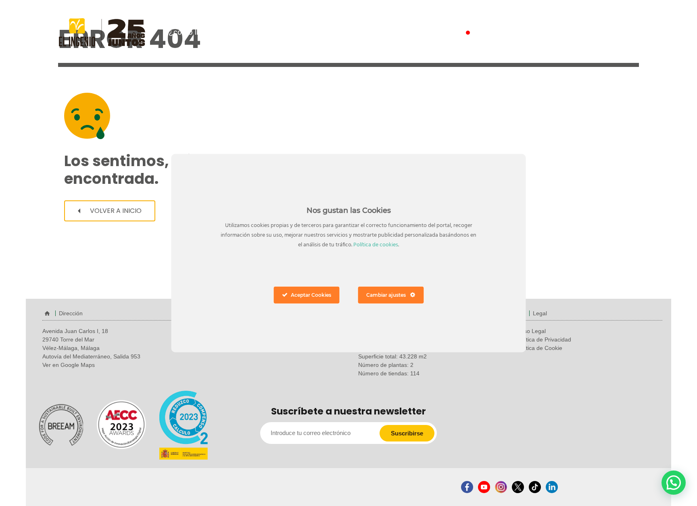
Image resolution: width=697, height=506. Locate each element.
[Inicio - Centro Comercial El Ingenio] (102, 31)
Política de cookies (375, 245)
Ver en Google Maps (68, 365)
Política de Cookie (539, 348)
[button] (674, 483)
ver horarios (609, 32)
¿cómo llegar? (193, 32)
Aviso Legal (531, 331)
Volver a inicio (115, 210)
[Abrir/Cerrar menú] (345, 33)
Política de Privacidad (543, 339)
